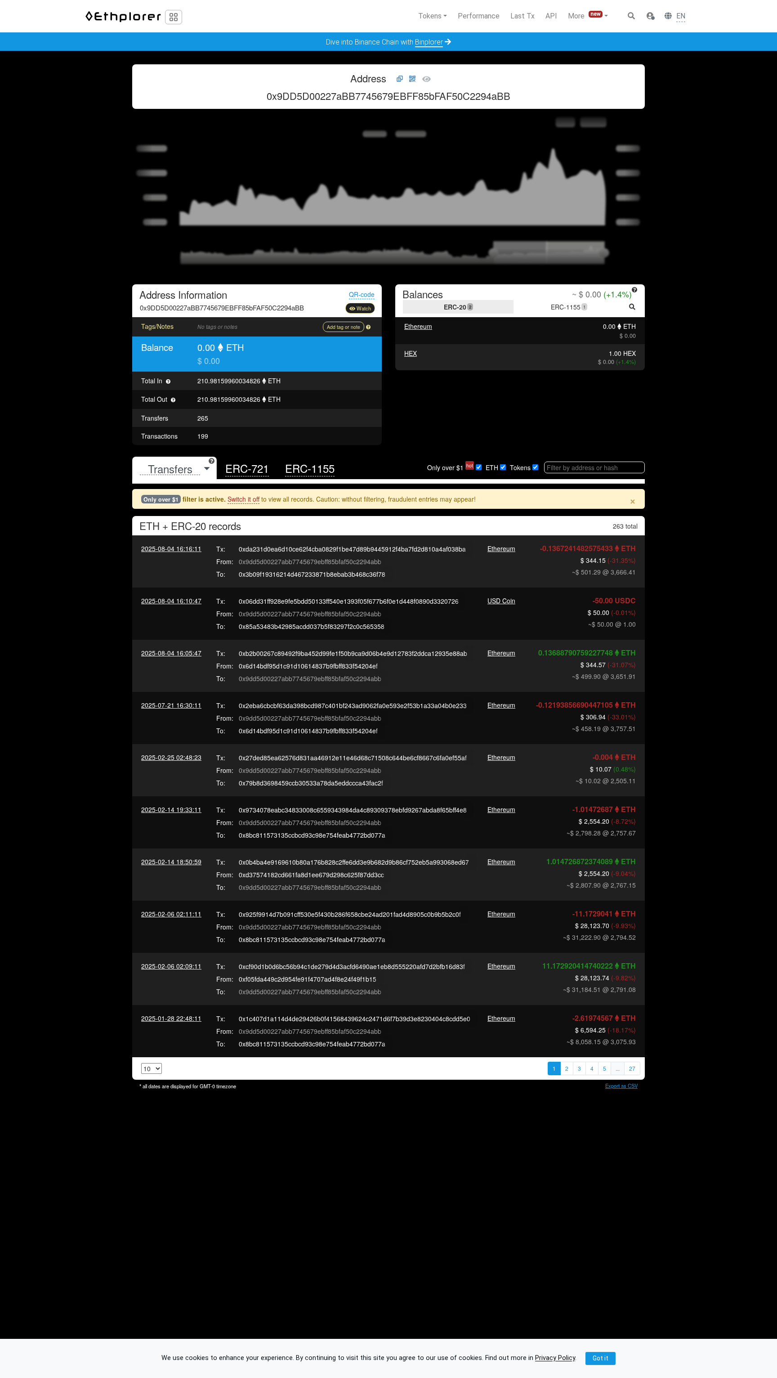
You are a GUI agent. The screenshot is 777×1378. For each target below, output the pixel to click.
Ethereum (418, 326)
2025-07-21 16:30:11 (171, 704)
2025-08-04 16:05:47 (171, 652)
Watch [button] (364, 308)
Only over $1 (450, 467)
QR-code (362, 294)
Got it (600, 1358)
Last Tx (522, 16)
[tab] (174, 468)
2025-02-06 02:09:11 (171, 965)
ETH (492, 467)
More (584, 15)
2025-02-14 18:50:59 (171, 861)
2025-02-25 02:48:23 (171, 757)
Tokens (520, 467)
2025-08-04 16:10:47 (171, 600)
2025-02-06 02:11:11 (171, 913)
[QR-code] (412, 79)
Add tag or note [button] (343, 326)
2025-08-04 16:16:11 (171, 548)
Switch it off (243, 498)
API (551, 16)
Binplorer (429, 42)
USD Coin (501, 600)
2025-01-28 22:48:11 (171, 1018)
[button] (650, 16)
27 (632, 1068)
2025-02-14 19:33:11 (171, 809)
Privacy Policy (555, 1358)
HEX (410, 353)
